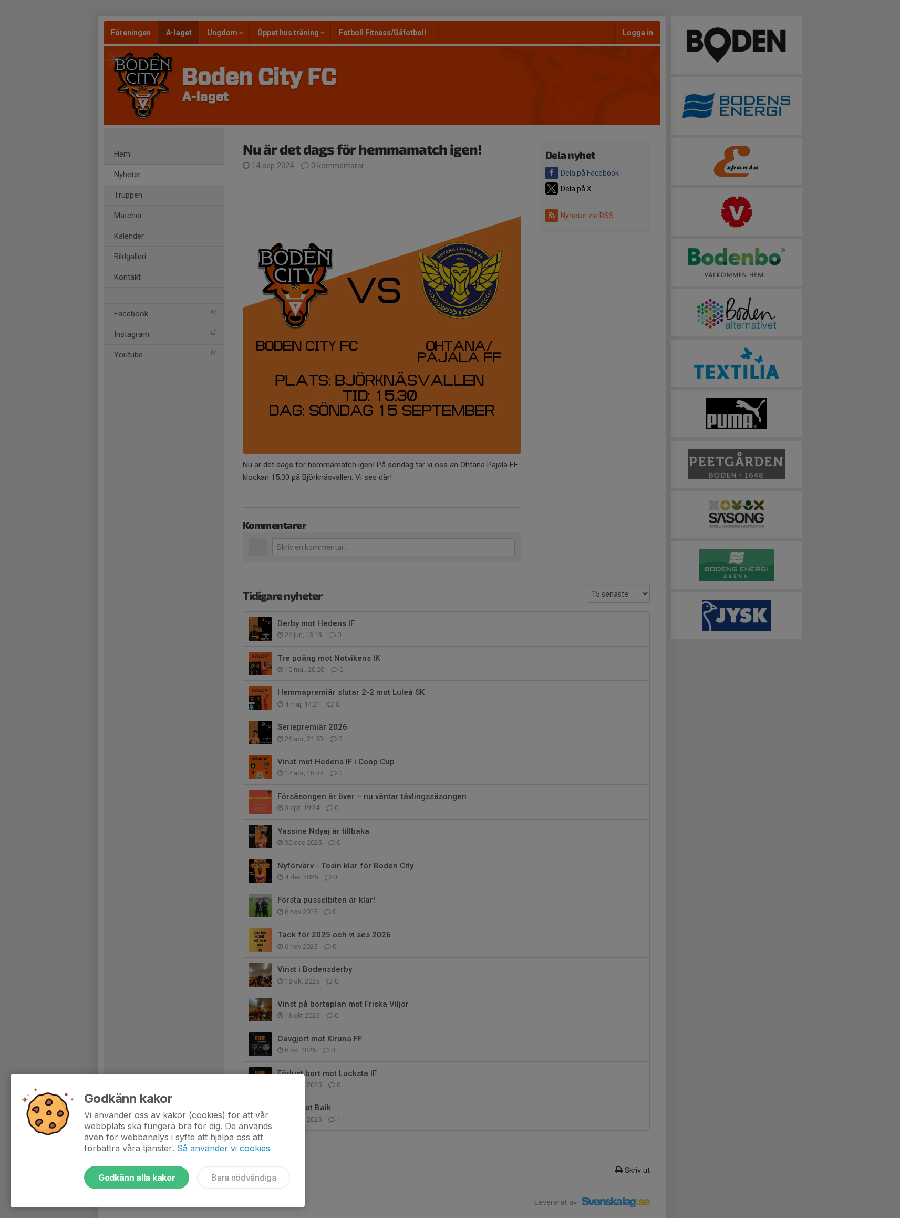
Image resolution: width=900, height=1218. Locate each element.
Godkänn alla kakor (136, 1177)
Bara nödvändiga (243, 1177)
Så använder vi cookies (223, 1148)
